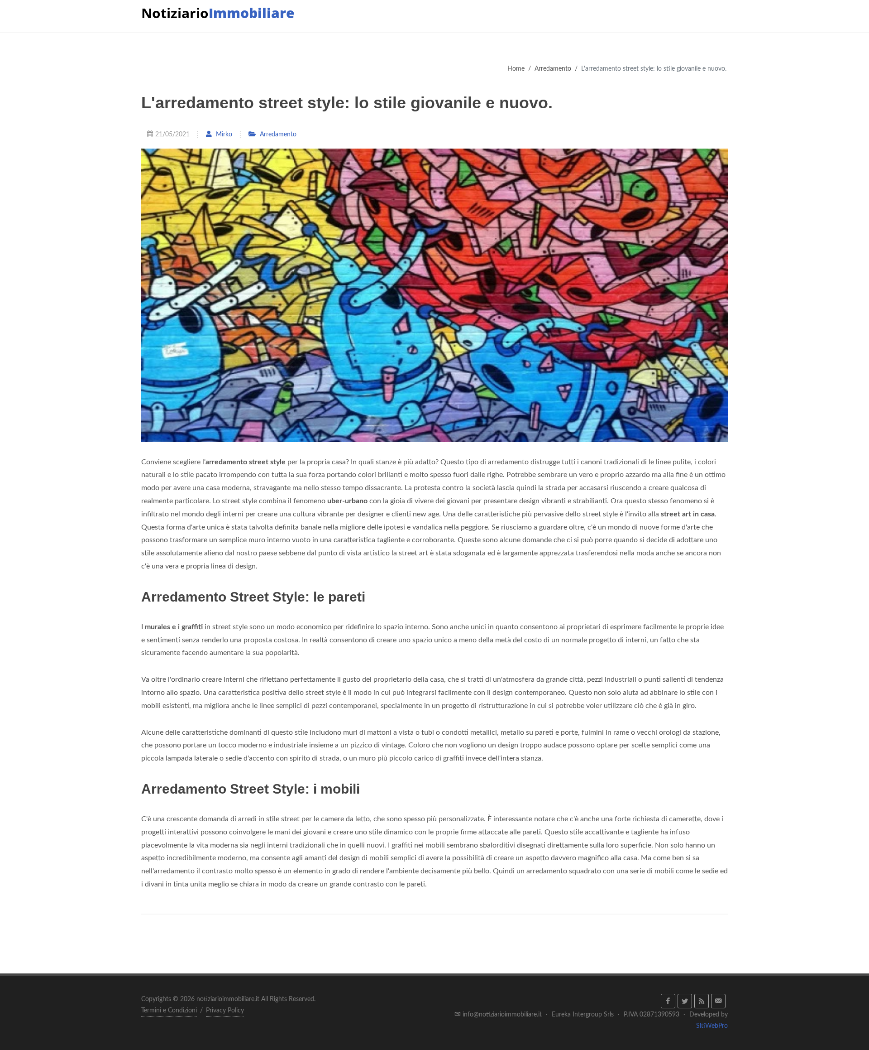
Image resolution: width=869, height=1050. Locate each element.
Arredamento (553, 68)
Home (516, 68)
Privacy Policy (225, 1010)
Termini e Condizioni (169, 1010)
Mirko (223, 134)
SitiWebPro (712, 1026)
